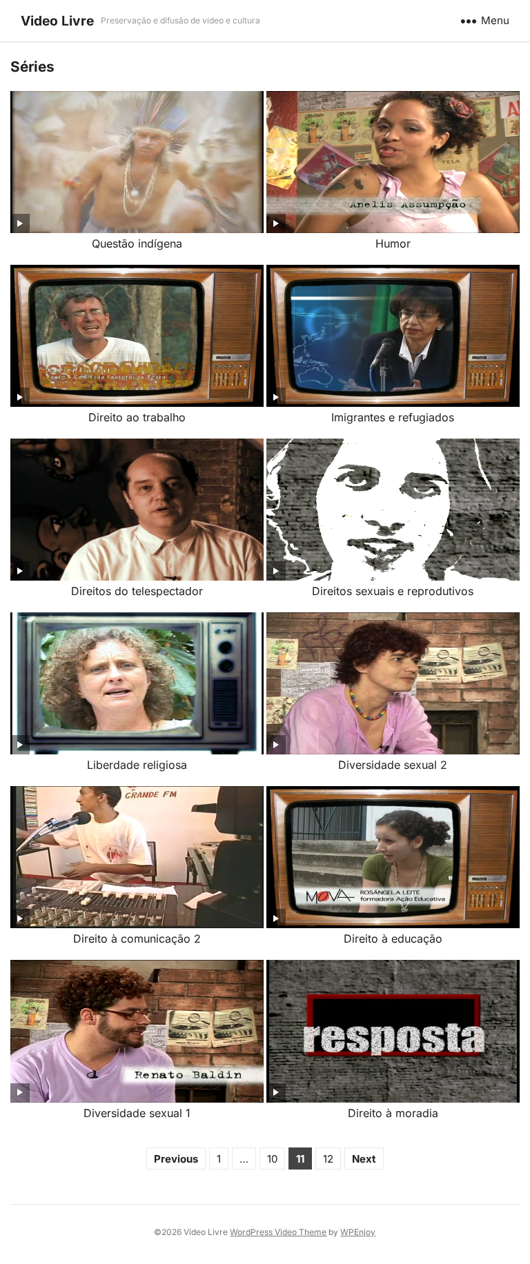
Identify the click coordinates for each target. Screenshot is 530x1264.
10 (272, 1158)
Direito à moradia (393, 1113)
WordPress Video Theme (278, 1232)
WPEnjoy (357, 1232)
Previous (176, 1158)
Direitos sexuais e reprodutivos (392, 591)
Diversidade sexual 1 (137, 1113)
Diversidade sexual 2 (392, 765)
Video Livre (57, 20)
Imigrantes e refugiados (392, 417)
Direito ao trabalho (137, 417)
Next (364, 1158)
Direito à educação (393, 938)
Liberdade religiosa (137, 765)
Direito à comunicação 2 (137, 938)
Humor (393, 243)
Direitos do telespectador (137, 591)
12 (328, 1158)
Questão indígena (137, 243)
